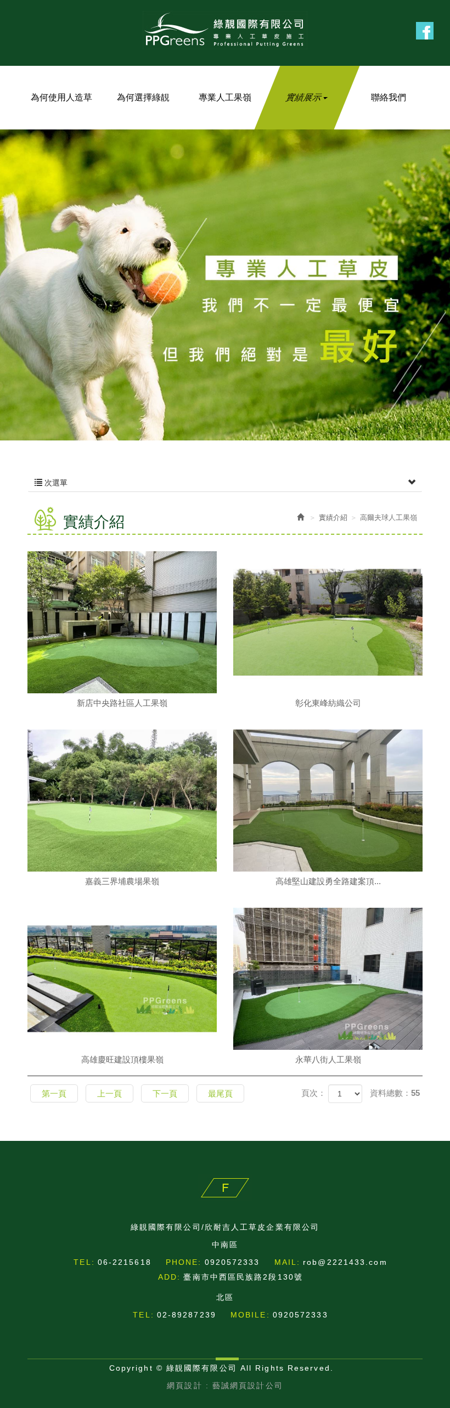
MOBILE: (250, 1314)
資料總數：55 (395, 1093)
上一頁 (109, 1093)
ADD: (169, 1277)
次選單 (55, 482)
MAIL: (287, 1262)
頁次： (313, 1093)
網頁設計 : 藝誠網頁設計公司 (225, 1385)
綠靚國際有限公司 (225, 30)
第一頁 (54, 1093)
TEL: (84, 1262)
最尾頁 (220, 1093)
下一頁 (165, 1093)
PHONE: (184, 1262)
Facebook (425, 30)
